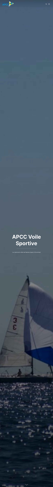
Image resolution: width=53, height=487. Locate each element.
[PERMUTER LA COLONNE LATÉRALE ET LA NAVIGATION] (49, 4)
